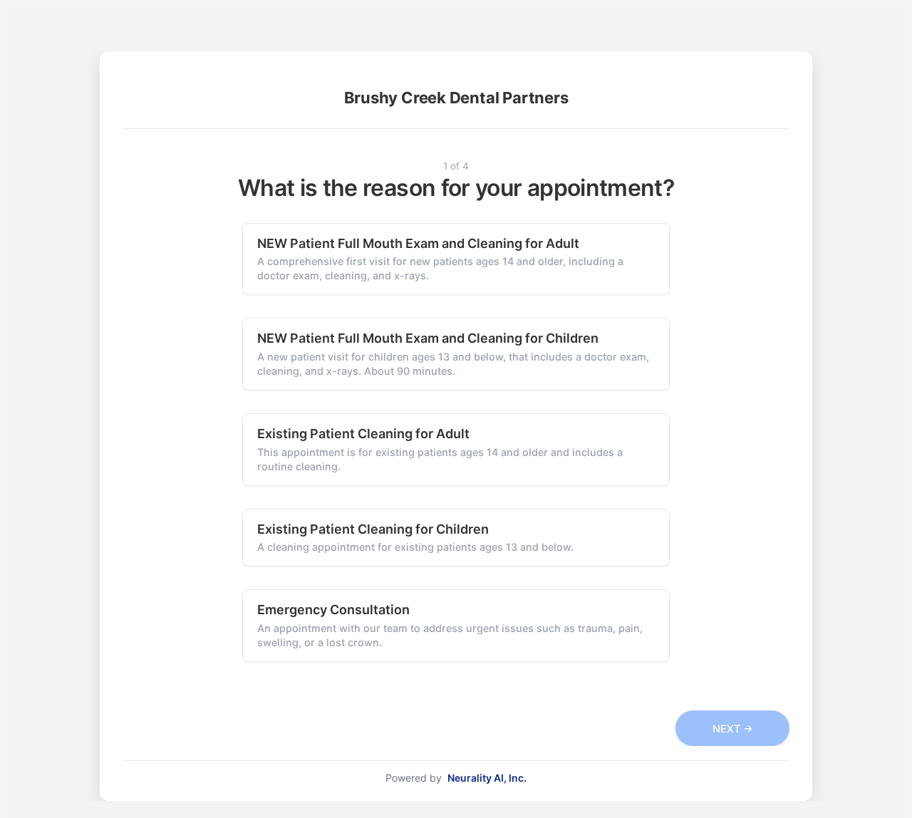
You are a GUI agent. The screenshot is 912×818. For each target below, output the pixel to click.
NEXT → (732, 729)
